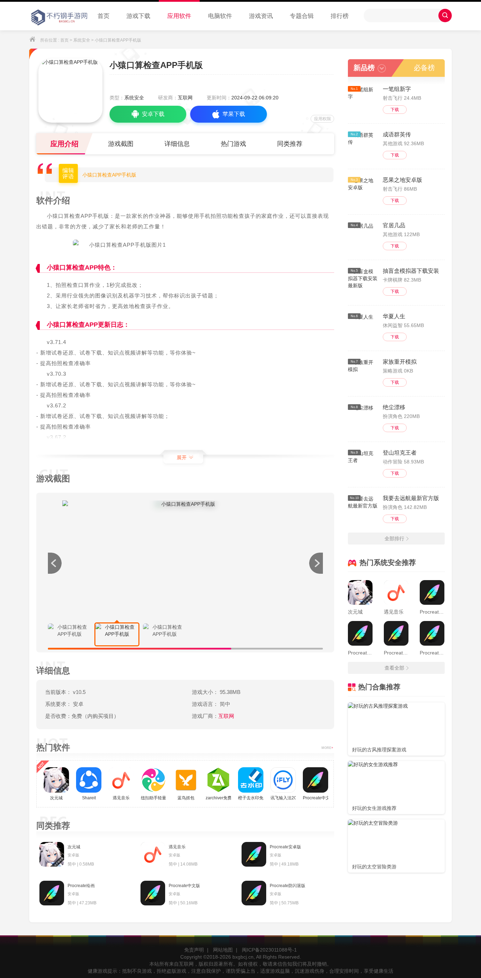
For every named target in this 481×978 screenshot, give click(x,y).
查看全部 (394, 668)
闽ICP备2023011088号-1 (269, 950)
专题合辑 (302, 16)
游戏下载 (138, 16)
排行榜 (340, 16)
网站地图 (223, 950)
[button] (316, 563)
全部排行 (394, 538)
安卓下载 (153, 114)
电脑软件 (220, 16)
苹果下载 (234, 114)
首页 (104, 16)
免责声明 (194, 950)
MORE (327, 748)
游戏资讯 (261, 16)
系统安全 (81, 40)
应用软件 (179, 16)
